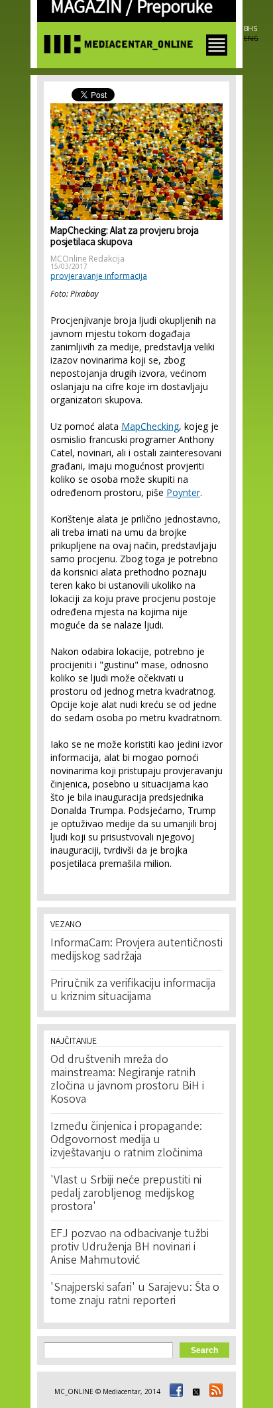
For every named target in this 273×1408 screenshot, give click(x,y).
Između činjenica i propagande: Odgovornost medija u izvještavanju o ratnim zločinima (126, 1140)
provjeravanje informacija (98, 275)
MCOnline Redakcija (87, 258)
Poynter (183, 492)
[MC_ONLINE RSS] (214, 1391)
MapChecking (150, 426)
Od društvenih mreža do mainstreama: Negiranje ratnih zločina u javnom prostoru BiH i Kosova (127, 1080)
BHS (250, 28)
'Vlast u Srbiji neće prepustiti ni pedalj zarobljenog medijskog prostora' (125, 1194)
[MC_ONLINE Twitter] (194, 1391)
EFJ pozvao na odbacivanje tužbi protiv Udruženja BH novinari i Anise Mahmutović (129, 1248)
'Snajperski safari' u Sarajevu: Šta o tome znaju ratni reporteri (134, 1295)
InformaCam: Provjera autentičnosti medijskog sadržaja (136, 950)
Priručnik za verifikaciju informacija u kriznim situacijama (132, 991)
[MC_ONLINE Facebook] (174, 1391)
